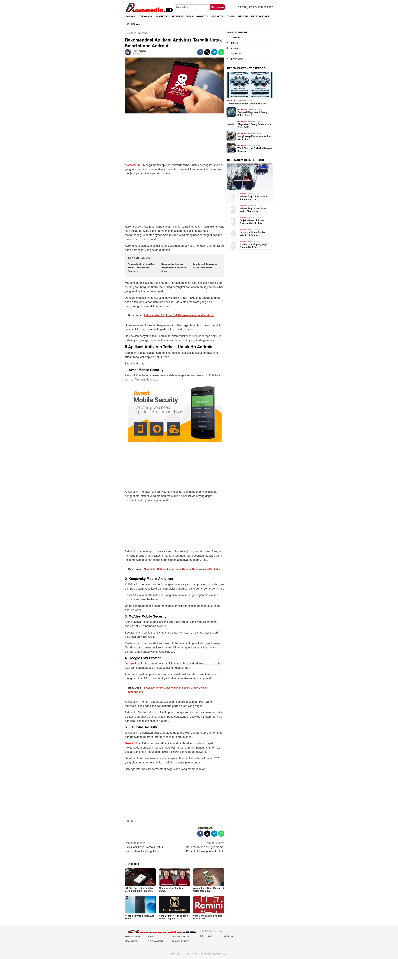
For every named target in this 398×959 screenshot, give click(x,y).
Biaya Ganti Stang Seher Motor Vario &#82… (254, 125)
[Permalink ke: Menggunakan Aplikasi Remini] (174, 877)
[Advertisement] (174, 139)
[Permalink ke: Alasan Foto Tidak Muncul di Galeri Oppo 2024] (208, 877)
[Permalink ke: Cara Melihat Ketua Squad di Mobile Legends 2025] (174, 904)
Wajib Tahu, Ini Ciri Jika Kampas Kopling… (254, 149)
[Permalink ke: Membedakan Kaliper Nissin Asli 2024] (250, 85)
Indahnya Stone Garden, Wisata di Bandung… (253, 233)
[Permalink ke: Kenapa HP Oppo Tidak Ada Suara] (140, 904)
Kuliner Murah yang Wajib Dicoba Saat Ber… (254, 245)
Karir (151, 936)
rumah (234, 48)
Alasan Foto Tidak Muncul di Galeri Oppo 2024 (208, 889)
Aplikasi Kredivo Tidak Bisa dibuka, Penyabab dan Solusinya (141, 267)
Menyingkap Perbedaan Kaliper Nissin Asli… (254, 137)
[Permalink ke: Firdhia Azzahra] (128, 52)
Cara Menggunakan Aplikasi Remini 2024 (208, 917)
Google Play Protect (137, 663)
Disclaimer (131, 941)
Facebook (208, 935)
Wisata (243, 193)
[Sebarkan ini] (200, 52)
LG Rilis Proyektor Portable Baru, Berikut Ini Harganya (139, 889)
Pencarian (217, 7)
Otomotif (231, 100)
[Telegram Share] (214, 52)
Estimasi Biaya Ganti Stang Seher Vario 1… (252, 113)
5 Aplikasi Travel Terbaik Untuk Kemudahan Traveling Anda (144, 847)
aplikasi (130, 820)
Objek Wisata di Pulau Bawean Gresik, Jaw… (252, 221)
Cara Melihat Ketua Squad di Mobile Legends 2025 (174, 917)
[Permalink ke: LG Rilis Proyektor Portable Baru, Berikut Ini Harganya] (140, 877)
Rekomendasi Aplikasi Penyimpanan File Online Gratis (173, 267)
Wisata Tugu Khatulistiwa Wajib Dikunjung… (253, 209)
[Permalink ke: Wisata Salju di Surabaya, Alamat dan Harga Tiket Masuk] (250, 177)
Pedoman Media (180, 936)
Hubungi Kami (132, 936)
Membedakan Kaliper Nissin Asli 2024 (247, 103)
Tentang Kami (155, 941)
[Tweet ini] (207, 52)
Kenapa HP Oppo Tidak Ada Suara (139, 917)
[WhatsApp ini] (221, 52)
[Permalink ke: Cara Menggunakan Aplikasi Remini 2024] (208, 904)
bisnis (234, 42)
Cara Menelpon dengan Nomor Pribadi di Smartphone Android (205, 847)
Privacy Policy (180, 941)
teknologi (237, 37)
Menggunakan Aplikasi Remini (171, 889)
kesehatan (237, 59)
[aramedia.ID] (149, 7)
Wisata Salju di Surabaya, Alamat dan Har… (253, 197)
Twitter (230, 935)
